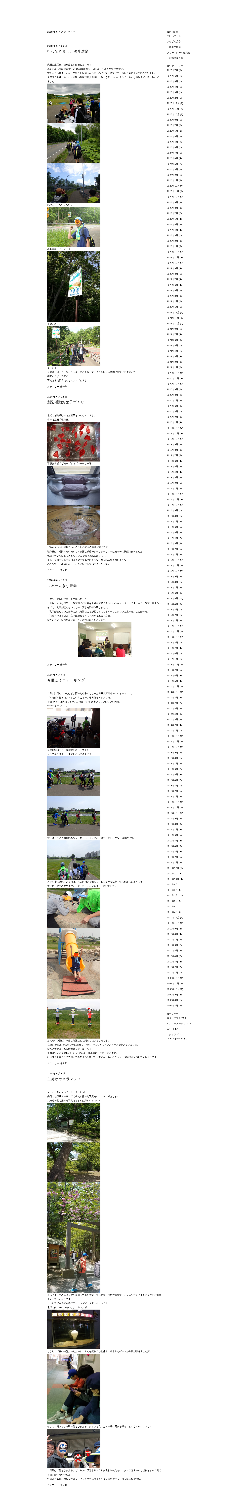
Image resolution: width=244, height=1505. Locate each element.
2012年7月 (173, 829)
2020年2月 (173, 417)
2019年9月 (173, 444)
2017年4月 (173, 604)
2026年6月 (173, 76)
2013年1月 (173, 796)
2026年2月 (173, 97)
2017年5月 (173, 598)
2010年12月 (173, 917)
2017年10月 (173, 571)
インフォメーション (177, 1023)
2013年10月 (173, 747)
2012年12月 (173, 802)
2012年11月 (173, 807)
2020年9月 (173, 389)
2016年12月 (173, 626)
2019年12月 (173, 428)
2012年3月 (173, 851)
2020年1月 (173, 422)
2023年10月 (173, 197)
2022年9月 (173, 268)
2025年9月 (173, 120)
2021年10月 (173, 323)
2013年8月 (173, 758)
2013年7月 (173, 763)
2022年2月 (173, 301)
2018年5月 (173, 532)
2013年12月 (173, 736)
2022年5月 (173, 290)
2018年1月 (173, 554)
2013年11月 (173, 741)
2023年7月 (173, 213)
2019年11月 (173, 433)
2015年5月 (173, 681)
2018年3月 (173, 543)
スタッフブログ (175, 1018)
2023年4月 (173, 230)
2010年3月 (173, 961)
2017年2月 (173, 615)
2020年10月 (173, 384)
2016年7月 (173, 648)
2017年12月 (173, 560)
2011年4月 (172, 912)
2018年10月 (173, 505)
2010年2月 (173, 967)
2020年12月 (173, 373)
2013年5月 (173, 774)
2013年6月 (173, 769)
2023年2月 (173, 241)
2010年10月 (173, 923)
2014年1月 (173, 730)
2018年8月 (173, 516)
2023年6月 (173, 218)
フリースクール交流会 (178, 52)
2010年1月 (173, 972)
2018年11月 (173, 499)
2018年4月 (173, 538)
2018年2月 (173, 549)
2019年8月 (173, 450)
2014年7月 (173, 703)
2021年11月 (173, 318)
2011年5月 (172, 906)
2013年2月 (173, 791)
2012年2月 (173, 857)
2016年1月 (173, 659)
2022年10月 (173, 263)
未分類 (63, 386)
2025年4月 (173, 142)
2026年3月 (173, 92)
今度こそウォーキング (66, 680)
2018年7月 (173, 521)
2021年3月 (173, 356)
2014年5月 (173, 708)
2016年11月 (173, 631)
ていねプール (174, 36)
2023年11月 (173, 191)
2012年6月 (173, 835)
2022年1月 (173, 307)
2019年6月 (173, 461)
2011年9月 (172, 884)
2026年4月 (173, 87)
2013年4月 (173, 780)
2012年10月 (173, 813)
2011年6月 (172, 901)
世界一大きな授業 (62, 586)
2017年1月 (173, 620)
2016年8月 (173, 642)
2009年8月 (173, 1000)
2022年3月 (173, 296)
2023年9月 (173, 202)
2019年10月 (173, 439)
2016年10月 (173, 637)
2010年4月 (173, 956)
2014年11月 (173, 686)
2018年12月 (173, 494)
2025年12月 (173, 103)
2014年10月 (173, 692)
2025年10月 (173, 114)
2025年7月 (173, 125)
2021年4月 (173, 351)
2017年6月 (173, 593)
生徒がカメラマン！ (64, 1079)
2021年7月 (173, 334)
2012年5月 (173, 840)
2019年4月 (173, 472)
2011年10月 (173, 879)
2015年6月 (173, 675)
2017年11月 (173, 565)
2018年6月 (173, 527)
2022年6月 (173, 285)
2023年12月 (173, 185)
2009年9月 (173, 994)
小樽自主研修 (174, 47)
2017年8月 (173, 582)
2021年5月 (173, 345)
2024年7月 (173, 153)
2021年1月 (173, 367)
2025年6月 (173, 130)
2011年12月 (173, 868)
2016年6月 (173, 653)
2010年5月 (173, 950)
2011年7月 (172, 895)
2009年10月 (173, 989)
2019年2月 (173, 483)
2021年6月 (173, 340)
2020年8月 (173, 395)
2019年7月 (173, 455)
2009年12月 (173, 978)
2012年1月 (173, 862)
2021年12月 (173, 312)
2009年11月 (173, 983)
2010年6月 (173, 945)
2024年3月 (173, 169)
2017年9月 (173, 576)
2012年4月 (173, 846)
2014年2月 (173, 725)
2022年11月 (173, 257)
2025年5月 (173, 136)
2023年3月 (173, 235)
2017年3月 (173, 609)
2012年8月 (173, 824)
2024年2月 (173, 175)
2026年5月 (173, 81)
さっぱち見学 (174, 41)
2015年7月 (173, 670)
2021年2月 (173, 362)
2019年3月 (173, 477)
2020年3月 (173, 411)
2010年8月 (173, 934)
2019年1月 (173, 488)
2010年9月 (173, 928)
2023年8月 (173, 208)
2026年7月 (173, 70)
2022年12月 (173, 252)
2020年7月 (173, 400)
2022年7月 (173, 279)
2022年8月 (173, 274)
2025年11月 (173, 109)
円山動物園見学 (175, 58)
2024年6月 (173, 158)
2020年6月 (173, 406)
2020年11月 (173, 378)
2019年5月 (173, 466)
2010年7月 (173, 939)
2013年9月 (173, 752)
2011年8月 (172, 890)
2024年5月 (173, 164)
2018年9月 (173, 510)
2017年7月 (173, 587)
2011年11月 (173, 873)
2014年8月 (173, 697)
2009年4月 (173, 1005)
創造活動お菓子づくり (65, 402)
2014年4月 (173, 714)
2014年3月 (173, 719)
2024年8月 (173, 147)
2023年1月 (173, 246)
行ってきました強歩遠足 (67, 51)
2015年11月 (173, 664)
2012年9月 (173, 818)
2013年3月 (173, 785)
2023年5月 (173, 224)
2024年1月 (173, 180)
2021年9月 (173, 329)
